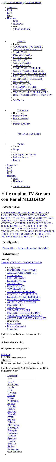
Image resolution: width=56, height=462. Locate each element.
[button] (5, 354)
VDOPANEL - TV (22, 84)
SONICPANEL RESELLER (27, 68)
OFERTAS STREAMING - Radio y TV (32, 95)
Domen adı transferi (27, 248)
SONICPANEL (20, 52)
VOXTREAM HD (22, 65)
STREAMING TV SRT (24, 87)
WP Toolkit (18, 100)
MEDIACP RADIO (22, 54)
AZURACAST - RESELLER (27, 79)
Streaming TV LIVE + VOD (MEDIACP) (21, 262)
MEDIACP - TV (21, 81)
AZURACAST (20, 60)
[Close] (2, 337)
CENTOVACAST (22, 63)
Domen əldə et (9, 248)
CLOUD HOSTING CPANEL (28, 46)
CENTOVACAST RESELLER (28, 71)
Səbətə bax (43, 248)
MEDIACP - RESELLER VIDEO (29, 89)
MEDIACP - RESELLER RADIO (29, 76)
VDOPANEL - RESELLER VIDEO (30, 92)
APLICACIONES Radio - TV (27, 49)
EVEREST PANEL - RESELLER (29, 73)
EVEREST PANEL (22, 57)
